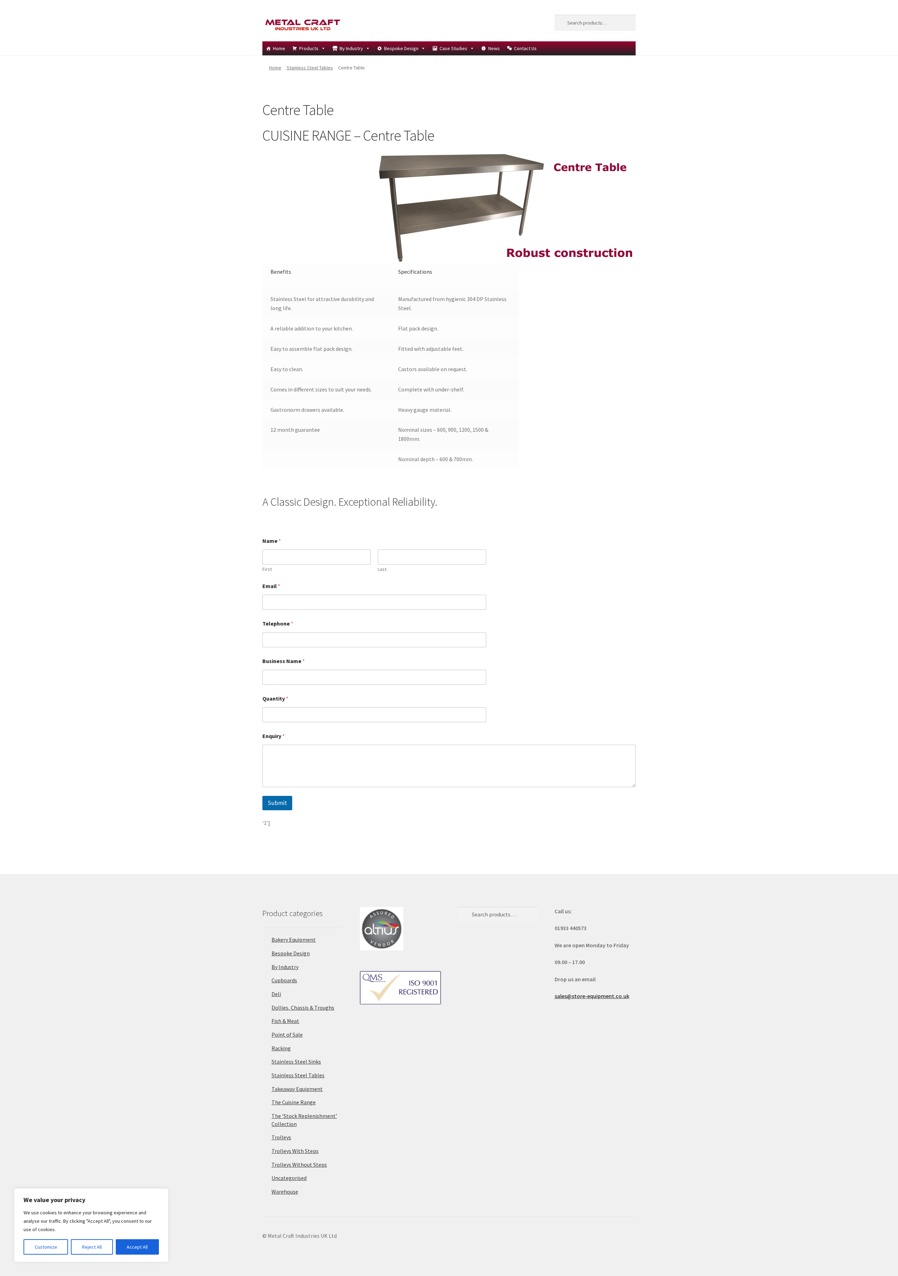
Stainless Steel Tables (310, 67)
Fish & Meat (285, 1020)
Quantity (275, 698)
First (267, 569)
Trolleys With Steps (295, 1150)
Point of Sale (287, 1034)
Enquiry (273, 736)
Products (309, 48)
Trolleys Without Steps (299, 1164)
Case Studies (453, 48)
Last (382, 569)
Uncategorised (289, 1177)
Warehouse (285, 1191)
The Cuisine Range (294, 1102)
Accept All (137, 1247)
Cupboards (284, 980)
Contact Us (525, 48)
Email (271, 586)
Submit (277, 803)
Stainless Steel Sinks (296, 1061)
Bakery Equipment (294, 939)
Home (279, 48)
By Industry (351, 48)
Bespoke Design (401, 48)
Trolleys (281, 1137)
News (494, 48)
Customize (46, 1247)
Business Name (283, 661)
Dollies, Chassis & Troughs (303, 1007)
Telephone (277, 623)
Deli (276, 993)
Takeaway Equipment (297, 1088)
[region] (91, 1225)
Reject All (92, 1247)
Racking (281, 1048)
